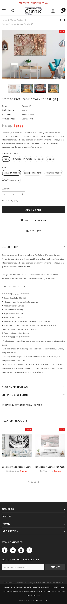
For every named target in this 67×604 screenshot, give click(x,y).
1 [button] (28, 482)
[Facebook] (4, 550)
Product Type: (8, 119)
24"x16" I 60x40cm (11, 173)
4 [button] (38, 482)
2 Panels (17, 159)
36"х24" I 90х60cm (32, 173)
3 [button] (35, 482)
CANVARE (26, 106)
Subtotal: (6, 200)
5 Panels (50, 159)
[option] (33, 54)
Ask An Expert (34, 405)
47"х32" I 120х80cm (53, 173)
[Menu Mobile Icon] (4, 11)
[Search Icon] (13, 11)
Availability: (7, 114)
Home (4, 20)
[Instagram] (21, 550)
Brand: (4, 106)
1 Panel (5, 159)
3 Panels (28, 159)
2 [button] (32, 482)
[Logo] (33, 11)
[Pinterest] (29, 550)
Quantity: (6, 189)
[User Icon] (53, 11)
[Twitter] (13, 550)
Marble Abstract (17, 20)
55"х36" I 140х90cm (11, 180)
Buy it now (33, 231)
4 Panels (39, 159)
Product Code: (8, 110)
